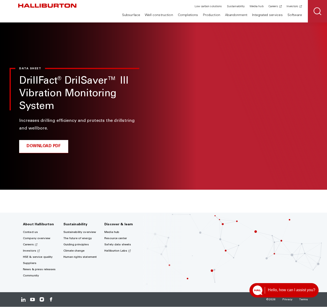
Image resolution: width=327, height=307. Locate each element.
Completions (188, 15)
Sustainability (236, 6)
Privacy (287, 299)
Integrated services (267, 15)
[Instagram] (42, 299)
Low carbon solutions (208, 6)
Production (211, 15)
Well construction (159, 15)
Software (295, 15)
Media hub (257, 6)
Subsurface (131, 15)
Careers (273, 6)
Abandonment (236, 15)
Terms (303, 299)
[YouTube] (32, 299)
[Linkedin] (23, 299)
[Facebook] (51, 299)
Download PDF (44, 146)
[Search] (317, 11)
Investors (292, 6)
